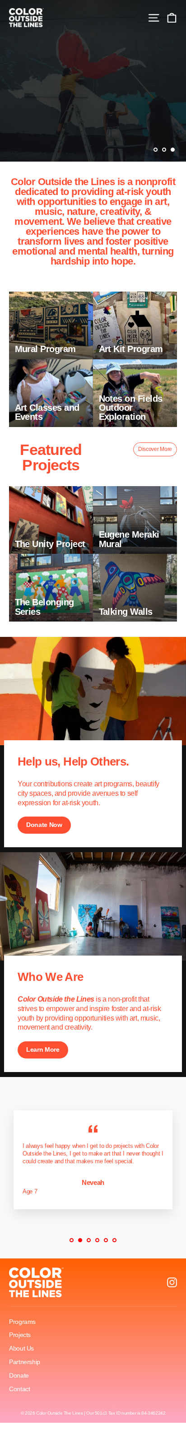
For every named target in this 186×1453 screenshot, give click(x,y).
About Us (21, 1348)
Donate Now (44, 824)
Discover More (155, 449)
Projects (20, 1334)
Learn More (43, 1049)
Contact (19, 1389)
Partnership (24, 1361)
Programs (22, 1321)
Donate (19, 1375)
